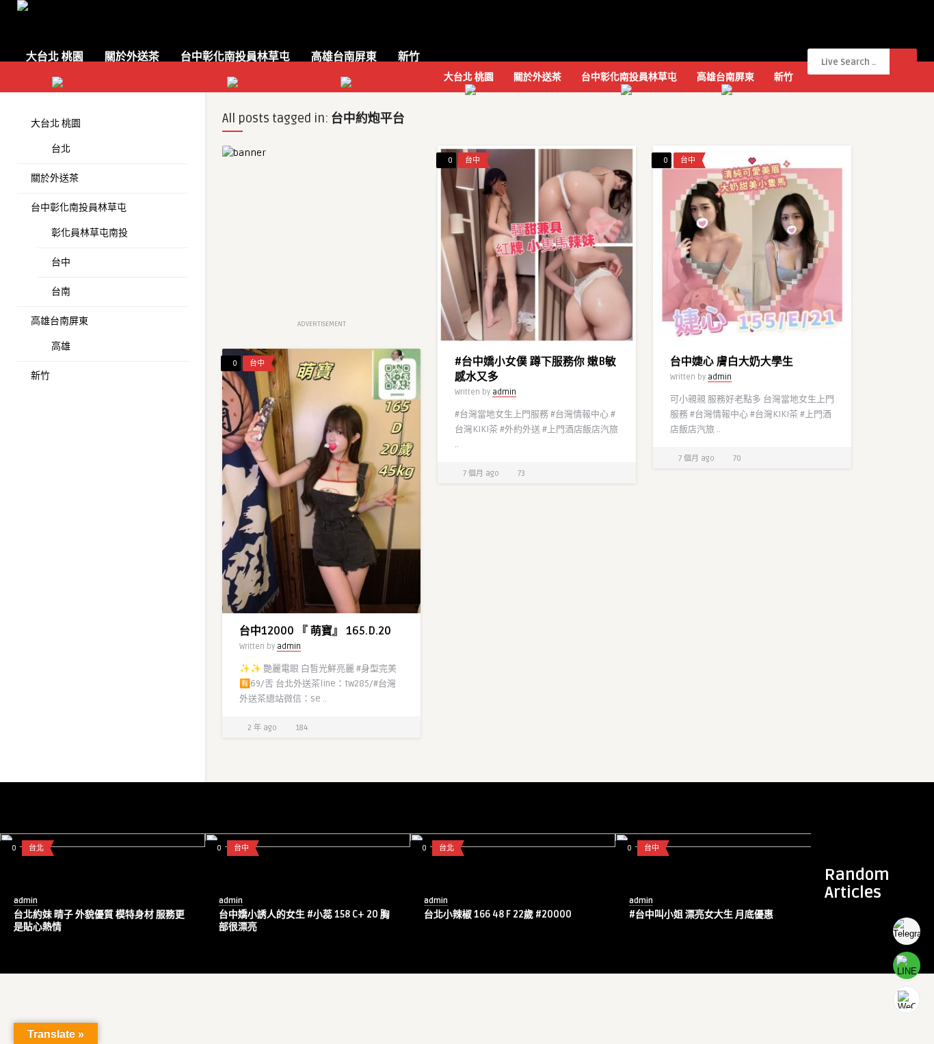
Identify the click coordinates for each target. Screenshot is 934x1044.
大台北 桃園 (54, 57)
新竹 (409, 57)
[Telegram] (906, 931)
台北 (60, 149)
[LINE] (906, 965)
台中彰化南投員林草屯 (235, 57)
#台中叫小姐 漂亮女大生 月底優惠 (701, 914)
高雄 (60, 346)
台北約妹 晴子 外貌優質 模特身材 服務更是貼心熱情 (99, 921)
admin (504, 392)
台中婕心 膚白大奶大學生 (731, 362)
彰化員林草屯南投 (89, 233)
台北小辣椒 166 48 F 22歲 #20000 (498, 914)
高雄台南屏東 (344, 57)
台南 (60, 291)
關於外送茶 (132, 57)
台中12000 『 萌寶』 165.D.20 (315, 631)
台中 (60, 262)
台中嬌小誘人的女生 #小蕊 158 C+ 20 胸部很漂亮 (304, 921)
